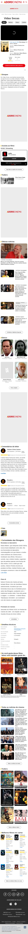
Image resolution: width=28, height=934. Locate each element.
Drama (15, 43)
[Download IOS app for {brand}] (11, 903)
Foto (3, 528)
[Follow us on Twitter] (10, 894)
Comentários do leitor (10, 447)
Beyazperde (19, 914)
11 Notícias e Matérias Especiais (14, 332)
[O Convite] (16, 853)
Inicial (3, 14)
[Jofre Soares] (21, 370)
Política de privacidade (10, 923)
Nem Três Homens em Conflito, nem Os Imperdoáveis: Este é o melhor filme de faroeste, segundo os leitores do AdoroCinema (21, 756)
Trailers (5, 175)
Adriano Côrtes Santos (14, 449)
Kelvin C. (9, 503)
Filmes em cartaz (8, 14)
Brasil (15, 626)
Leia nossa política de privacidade (11, 931)
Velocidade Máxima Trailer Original (21, 804)
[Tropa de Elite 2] (21, 665)
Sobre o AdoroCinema (6, 921)
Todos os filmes (15, 14)
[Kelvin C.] (3, 504)
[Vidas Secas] (5, 46)
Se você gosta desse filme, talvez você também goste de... (14, 654)
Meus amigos (17, 57)
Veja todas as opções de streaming (14, 169)
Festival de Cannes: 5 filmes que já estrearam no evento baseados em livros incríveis (21, 321)
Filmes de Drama (22, 14)
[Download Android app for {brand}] (16, 903)
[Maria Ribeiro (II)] (21, 348)
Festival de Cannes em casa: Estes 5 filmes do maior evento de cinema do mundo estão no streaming (21, 308)
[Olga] (21, 685)
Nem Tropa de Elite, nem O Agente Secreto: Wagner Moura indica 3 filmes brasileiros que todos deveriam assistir (21, 275)
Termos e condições (21, 921)
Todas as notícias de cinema (14, 763)
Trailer (7, 848)
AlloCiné (5, 912)
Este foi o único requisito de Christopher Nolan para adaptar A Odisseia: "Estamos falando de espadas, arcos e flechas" (21, 731)
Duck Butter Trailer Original (21, 822)
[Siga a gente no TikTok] (18, 894)
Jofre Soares (21, 379)
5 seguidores (10, 505)
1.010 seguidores (10, 451)
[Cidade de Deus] (7, 665)
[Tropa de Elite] (7, 685)
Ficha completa (14, 387)
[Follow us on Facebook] (5, 894)
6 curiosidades (17, 635)
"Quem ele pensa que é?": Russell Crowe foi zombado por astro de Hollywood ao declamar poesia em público (21, 739)
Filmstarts (18, 912)
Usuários (10, 57)
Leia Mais (3, 473)
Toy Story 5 (9, 850)
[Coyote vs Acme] (16, 867)
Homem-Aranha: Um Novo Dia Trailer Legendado (7, 822)
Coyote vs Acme (22, 865)
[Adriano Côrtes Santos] (3, 450)
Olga (21, 694)
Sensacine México (12, 916)
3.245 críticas (18, 482)
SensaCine (5, 914)
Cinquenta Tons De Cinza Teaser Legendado (7, 804)
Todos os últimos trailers (14, 827)
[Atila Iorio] (7, 348)
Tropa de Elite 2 (21, 674)
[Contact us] (23, 894)
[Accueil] (13, 2)
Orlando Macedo (16, 54)
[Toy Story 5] (3, 853)
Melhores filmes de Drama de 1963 (11, 697)
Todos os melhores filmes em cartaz (14, 881)
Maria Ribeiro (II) (21, 357)
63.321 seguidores (11, 482)
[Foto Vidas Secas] (4, 533)
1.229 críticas (18, 451)
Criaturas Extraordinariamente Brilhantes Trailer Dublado (7, 786)
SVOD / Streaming (7, 148)
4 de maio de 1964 (14, 42)
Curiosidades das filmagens (13, 540)
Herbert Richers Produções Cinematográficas (20, 629)
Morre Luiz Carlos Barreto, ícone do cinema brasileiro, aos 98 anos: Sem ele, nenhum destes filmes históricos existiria (14, 263)
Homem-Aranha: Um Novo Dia (9, 836)
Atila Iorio (16, 53)
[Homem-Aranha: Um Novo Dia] (3, 837)
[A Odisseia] (16, 837)
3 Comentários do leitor (14, 523)
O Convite (22, 850)
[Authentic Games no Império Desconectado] (3, 867)
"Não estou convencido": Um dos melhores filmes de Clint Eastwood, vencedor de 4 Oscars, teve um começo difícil (21, 747)
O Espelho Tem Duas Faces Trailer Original (21, 786)
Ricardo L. (10, 480)
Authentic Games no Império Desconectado (9, 866)
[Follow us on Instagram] (14, 894)
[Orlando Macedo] (7, 370)
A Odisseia (22, 835)
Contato (14, 921)
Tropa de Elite (7, 694)
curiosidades (14, 619)
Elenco (4, 338)
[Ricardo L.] (3, 481)
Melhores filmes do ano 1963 (12, 696)
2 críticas (16, 505)
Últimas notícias (8, 242)
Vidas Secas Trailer (20, 177)
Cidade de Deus (7, 674)
